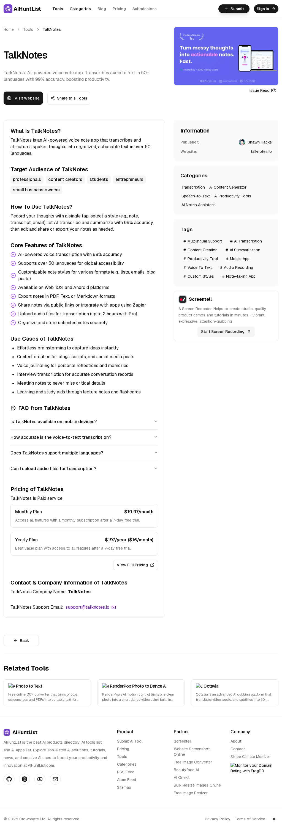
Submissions (144, 8)
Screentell (182, 741)
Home (9, 29)
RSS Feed (125, 772)
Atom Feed (126, 779)
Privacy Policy (218, 819)
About (236, 741)
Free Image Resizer (191, 792)
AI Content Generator (227, 187)
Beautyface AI (186, 769)
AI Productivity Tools (232, 196)
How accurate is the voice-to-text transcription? (60, 437)
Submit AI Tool (129, 741)
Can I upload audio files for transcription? (53, 468)
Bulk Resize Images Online (197, 785)
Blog (101, 8)
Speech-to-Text (195, 196)
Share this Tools (72, 98)
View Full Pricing (132, 564)
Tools (57, 8)
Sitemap (124, 787)
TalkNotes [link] (52, 29)
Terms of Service (250, 819)
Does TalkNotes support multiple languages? (56, 453)
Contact (238, 748)
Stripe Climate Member (250, 756)
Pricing (119, 8)
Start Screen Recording (223, 331)
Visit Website (27, 98)
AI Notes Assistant (198, 204)
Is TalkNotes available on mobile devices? (53, 421)
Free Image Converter (193, 762)
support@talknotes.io (87, 607)
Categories (80, 8)
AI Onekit (181, 777)
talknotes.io (261, 151)
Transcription (193, 187)
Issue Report (261, 90)
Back (24, 640)
